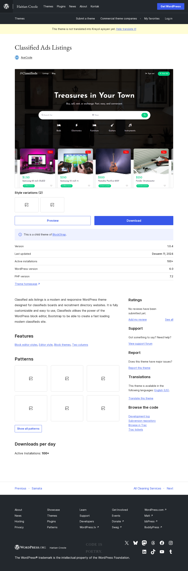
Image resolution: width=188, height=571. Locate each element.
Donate (118, 521)
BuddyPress (153, 527)
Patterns (52, 527)
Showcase (53, 509)
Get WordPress (171, 6)
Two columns (80, 344)
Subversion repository (142, 420)
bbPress (151, 521)
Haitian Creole (58, 547)
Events (116, 515)
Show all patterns (28, 428)
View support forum (140, 343)
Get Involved (120, 509)
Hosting (19, 521)
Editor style (46, 344)
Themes (20, 18)
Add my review (138, 319)
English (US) (161, 390)
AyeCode (26, 57)
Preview (53, 220)
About (18, 509)
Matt (148, 515)
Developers (87, 521)
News (18, 515)
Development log (139, 416)
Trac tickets (136, 429)
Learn (83, 509)
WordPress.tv (89, 527)
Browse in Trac (138, 425)
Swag (117, 527)
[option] (31, 378)
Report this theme (139, 367)
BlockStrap (59, 234)
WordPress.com (155, 509)
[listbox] (67, 393)
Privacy (19, 527)
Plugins (51, 521)
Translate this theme (141, 398)
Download (134, 220)
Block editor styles (26, 344)
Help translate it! (126, 28)
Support (85, 515)
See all (169, 319)
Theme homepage (26, 283)
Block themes (62, 344)
